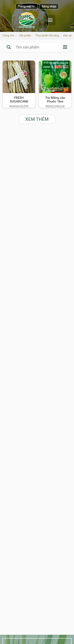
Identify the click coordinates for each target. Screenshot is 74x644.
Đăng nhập (49, 6)
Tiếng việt (25, 6)
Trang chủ (8, 35)
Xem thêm (37, 119)
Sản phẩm (25, 35)
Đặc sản (68, 35)
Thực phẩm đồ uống (47, 35)
